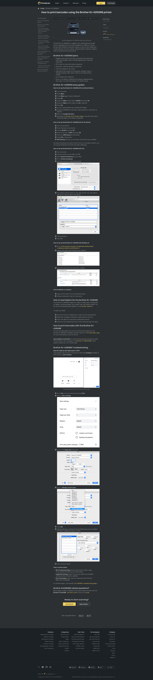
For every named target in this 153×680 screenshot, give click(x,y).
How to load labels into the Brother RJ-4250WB (43, 52)
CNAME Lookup (80, 646)
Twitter (39, 667)
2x (97, 18)
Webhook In (96, 648)
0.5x (87, 18)
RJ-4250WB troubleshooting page (85, 583)
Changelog (112, 641)
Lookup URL (96, 646)
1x (90, 18)
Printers (106, 28)
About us (112, 636)
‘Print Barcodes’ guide (93, 333)
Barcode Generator (79, 634)
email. (87, 592)
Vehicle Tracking (49, 641)
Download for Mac (102, 667)
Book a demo (84, 604)
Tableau (67, 648)
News (113, 653)
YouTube (43, 667)
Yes (80, 615)
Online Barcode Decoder (77, 639)
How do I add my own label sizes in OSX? (44, 66)
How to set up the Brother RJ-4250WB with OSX (43, 42)
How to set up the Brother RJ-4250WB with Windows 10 (43, 47)
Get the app (111, 3)
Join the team (111, 634)
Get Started (69, 604)
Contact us (112, 639)
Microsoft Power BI (64, 643)
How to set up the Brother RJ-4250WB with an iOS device (43, 36)
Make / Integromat (64, 641)
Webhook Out (96, 650)
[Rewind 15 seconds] (80, 18)
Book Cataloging (49, 648)
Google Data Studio (63, 646)
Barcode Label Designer (78, 636)
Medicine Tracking (48, 636)
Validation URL (96, 643)
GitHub (46, 667)
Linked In (50, 667)
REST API (97, 634)
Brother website (86, 306)
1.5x (94, 18)
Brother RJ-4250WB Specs (43, 21)
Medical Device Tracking (47, 634)
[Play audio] (55, 18)
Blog (114, 648)
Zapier (67, 639)
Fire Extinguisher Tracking (46, 646)
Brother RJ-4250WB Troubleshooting (43, 62)
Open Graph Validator (78, 643)
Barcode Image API (95, 636)
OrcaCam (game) (79, 648)
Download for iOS (73, 667)
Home (40, 3)
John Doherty (110, 34)
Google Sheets (65, 636)
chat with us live (72, 592)
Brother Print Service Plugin (74, 116)
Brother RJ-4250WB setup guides (43, 25)
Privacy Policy (111, 646)
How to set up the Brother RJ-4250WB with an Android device (43, 31)
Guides (57, 3)
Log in (100, 3)
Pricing (84, 3)
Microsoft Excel (64, 634)
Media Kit (112, 657)
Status (113, 655)
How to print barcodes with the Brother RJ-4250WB (43, 58)
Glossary (113, 650)
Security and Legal (110, 643)
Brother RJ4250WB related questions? (42, 70)
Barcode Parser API (94, 639)
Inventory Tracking (48, 643)
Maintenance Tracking (47, 639)
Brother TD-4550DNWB (84, 341)
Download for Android (82, 667)
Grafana (66, 650)
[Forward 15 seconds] (83, 18)
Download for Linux (111, 667)
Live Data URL (96, 641)
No (88, 615)
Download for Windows (92, 667)
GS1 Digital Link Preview (78, 641)
